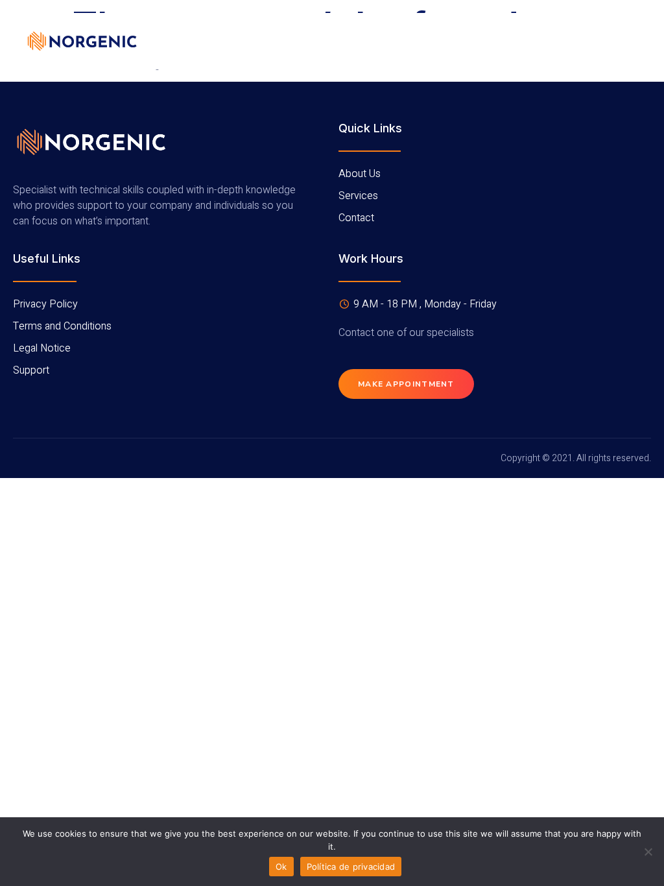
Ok (281, 866)
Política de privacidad (351, 866)
